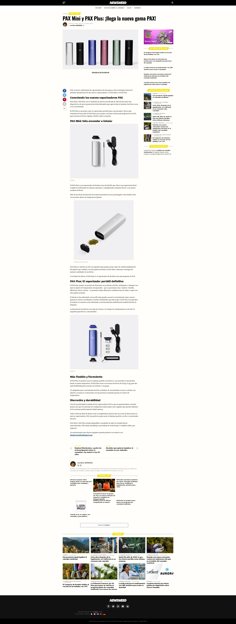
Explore (98, 8)
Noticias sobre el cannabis (114, 8)
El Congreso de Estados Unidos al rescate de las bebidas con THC (158, 53)
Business (137, 8)
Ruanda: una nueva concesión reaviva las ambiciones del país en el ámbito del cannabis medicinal (157, 76)
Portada (65, 14)
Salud (129, 8)
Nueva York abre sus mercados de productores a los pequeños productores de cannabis (158, 61)
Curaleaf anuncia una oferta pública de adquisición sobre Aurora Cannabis (157, 83)
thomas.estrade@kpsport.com (81, 435)
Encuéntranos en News (90, 611)
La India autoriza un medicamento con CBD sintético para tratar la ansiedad (158, 68)
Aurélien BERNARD (76, 25)
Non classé (75, 14)
